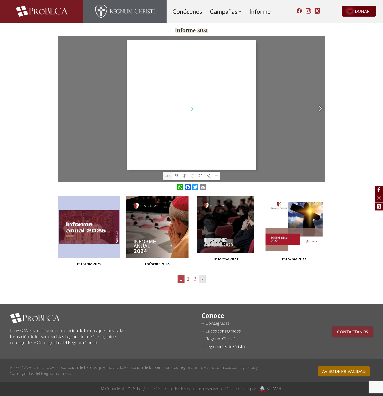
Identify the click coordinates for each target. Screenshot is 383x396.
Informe (260, 11)
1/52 (167, 176)
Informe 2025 (89, 264)
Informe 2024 (157, 264)
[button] (225, 11)
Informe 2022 (294, 259)
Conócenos (187, 11)
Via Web (274, 388)
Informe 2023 (225, 259)
